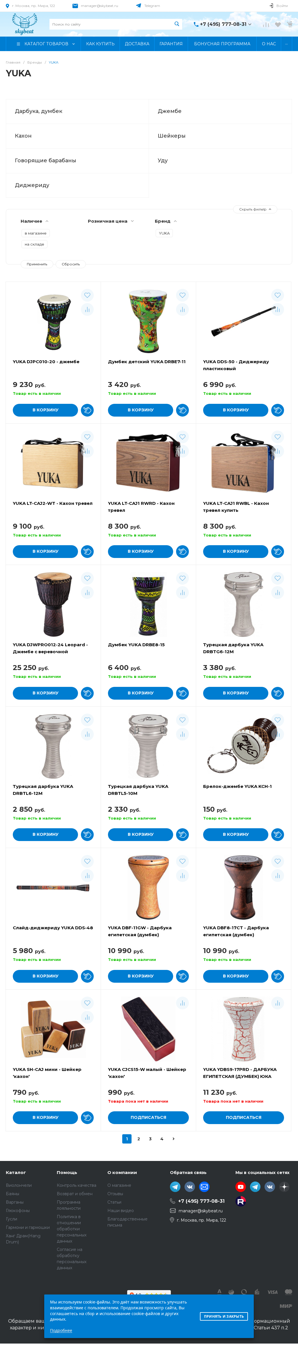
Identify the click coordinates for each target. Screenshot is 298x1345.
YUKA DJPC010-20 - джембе (46, 361)
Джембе (170, 111)
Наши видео (120, 1210)
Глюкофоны (18, 1210)
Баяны (12, 1193)
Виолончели (19, 1185)
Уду (163, 160)
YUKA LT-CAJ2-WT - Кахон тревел (53, 503)
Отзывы (115, 1193)
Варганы (15, 1202)
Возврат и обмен (75, 1193)
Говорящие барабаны (45, 160)
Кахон (23, 136)
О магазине (119, 1185)
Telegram (152, 5)
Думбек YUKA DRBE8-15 (136, 644)
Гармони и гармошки (28, 1227)
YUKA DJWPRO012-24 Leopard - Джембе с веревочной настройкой (50, 651)
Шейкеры (172, 136)
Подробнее (61, 1330)
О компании (122, 1172)
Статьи (114, 1202)
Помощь (67, 1172)
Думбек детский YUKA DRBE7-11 (147, 361)
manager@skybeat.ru (99, 5)
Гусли (11, 1219)
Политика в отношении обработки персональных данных (71, 1229)
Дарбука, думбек (38, 111)
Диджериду (32, 185)
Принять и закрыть (224, 1316)
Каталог (16, 1172)
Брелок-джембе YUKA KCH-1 (237, 786)
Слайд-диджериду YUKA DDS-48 (53, 927)
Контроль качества (76, 1185)
